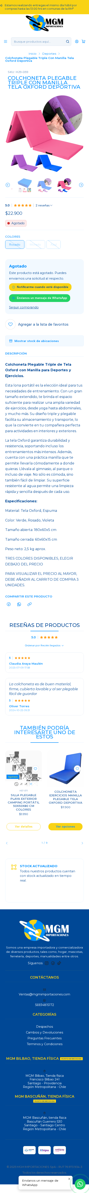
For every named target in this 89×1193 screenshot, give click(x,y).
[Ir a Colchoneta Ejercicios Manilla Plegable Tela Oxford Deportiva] (65, 768)
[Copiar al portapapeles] (29, 604)
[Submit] (67, 41)
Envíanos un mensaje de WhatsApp (42, 298)
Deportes (49, 53)
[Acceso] (77, 41)
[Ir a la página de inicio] (44, 22)
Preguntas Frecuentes (44, 1038)
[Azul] (16, 784)
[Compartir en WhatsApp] (19, 604)
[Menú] (5, 41)
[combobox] (41, 41)
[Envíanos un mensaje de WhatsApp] (80, 1184)
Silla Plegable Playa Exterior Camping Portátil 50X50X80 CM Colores (23, 802)
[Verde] (21, 784)
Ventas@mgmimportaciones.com (44, 994)
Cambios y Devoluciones (44, 1032)
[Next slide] (80, 185)
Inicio (33, 53)
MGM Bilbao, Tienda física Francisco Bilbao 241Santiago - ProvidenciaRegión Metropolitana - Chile (44, 1081)
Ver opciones (65, 826)
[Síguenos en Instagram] (46, 963)
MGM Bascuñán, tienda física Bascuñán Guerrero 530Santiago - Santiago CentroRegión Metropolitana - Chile (44, 1123)
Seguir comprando (24, 307)
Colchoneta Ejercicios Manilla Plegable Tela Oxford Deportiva (65, 797)
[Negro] (26, 784)
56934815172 (44, 1005)
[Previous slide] (8, 185)
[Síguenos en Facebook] (53, 963)
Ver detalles (23, 826)
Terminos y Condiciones (44, 1044)
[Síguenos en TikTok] (59, 963)
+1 (31, 784)
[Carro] (83, 41)
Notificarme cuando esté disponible (42, 287)
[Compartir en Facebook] (8, 604)
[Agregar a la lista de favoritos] (35, 768)
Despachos (44, 1027)
